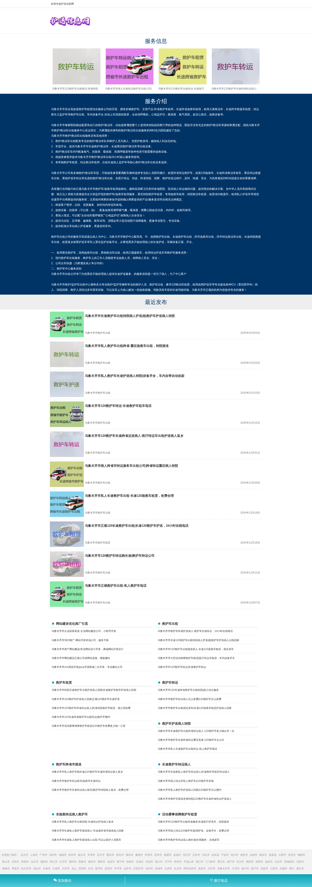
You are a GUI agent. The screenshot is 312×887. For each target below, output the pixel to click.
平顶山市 (189, 861)
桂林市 (130, 861)
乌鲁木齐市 (223, 868)
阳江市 (54, 861)
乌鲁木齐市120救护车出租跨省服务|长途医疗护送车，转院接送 (193, 821)
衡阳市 (250, 861)
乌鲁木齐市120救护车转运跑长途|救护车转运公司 (120, 555)
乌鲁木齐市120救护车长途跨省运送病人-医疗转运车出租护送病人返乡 (134, 435)
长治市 (178, 868)
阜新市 (15, 868)
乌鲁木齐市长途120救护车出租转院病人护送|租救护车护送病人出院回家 (198, 640)
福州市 (92, 861)
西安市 (202, 868)
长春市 (47, 868)
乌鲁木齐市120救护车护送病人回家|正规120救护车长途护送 (86, 699)
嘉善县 (273, 854)
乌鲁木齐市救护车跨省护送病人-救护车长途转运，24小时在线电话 (195, 631)
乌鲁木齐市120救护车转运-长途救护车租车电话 (118, 405)
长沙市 (240, 861)
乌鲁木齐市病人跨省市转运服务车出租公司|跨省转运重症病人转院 (131, 465)
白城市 (56, 868)
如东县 (215, 854)
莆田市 (101, 861)
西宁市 (255, 868)
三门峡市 (210, 861)
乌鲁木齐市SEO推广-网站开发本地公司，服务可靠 (80, 640)
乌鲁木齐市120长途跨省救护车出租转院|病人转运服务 (188, 689)
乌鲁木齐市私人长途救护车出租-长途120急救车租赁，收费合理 (129, 495)
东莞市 (15, 861)
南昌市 (269, 861)
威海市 (139, 854)
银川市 (245, 868)
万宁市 (168, 861)
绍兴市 (234, 854)
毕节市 (118, 868)
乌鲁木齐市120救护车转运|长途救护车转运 (182, 667)
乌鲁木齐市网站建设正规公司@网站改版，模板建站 (81, 658)
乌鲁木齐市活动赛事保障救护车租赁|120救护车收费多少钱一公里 (88, 725)
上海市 (34, 854)
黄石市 (221, 861)
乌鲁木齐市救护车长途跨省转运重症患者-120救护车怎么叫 (191, 739)
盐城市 (177, 854)
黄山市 (6, 861)
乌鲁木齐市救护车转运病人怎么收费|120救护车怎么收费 (189, 699)
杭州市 (72, 854)
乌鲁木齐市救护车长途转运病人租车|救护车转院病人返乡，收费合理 (90, 789)
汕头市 (34, 861)
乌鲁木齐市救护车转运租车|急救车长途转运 (76, 780)
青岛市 (120, 854)
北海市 (139, 861)
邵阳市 (259, 861)
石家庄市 (138, 868)
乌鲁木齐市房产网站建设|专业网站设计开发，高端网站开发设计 (88, 649)
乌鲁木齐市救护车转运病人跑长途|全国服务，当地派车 (188, 839)
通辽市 (300, 868)
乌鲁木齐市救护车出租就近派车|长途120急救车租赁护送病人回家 (195, 708)
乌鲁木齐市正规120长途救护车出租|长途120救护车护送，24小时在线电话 (136, 525)
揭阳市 (44, 861)
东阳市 (264, 868)
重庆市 (110, 854)
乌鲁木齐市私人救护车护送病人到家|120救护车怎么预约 (189, 789)
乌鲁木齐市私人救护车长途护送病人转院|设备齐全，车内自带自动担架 (134, 376)
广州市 (43, 854)
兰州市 (236, 868)
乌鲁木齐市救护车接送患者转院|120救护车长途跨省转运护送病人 (195, 798)
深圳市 (53, 854)
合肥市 (282, 854)
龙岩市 (111, 861)
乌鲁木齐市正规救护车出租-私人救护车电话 (115, 585)
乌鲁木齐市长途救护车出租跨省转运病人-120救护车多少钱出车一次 (196, 730)
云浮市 (63, 861)
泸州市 (66, 868)
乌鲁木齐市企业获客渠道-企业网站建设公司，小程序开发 (84, 631)
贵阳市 (108, 868)
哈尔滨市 (26, 868)
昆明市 (82, 868)
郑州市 (178, 861)
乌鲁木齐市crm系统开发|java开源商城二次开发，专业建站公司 (87, 667)
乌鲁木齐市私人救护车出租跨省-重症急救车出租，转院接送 (127, 346)
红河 (90, 868)
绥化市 (37, 868)
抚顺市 (6, 868)
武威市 (283, 868)
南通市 (167, 854)
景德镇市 (289, 861)
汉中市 (211, 868)
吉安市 (278, 861)
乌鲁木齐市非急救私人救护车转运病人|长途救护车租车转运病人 (194, 771)
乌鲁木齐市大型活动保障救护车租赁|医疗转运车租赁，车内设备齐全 (196, 658)
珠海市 (25, 861)
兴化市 (206, 854)
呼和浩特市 (190, 868)
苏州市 (158, 854)
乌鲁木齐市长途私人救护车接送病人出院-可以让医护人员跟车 (86, 839)
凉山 (74, 868)
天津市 (91, 854)
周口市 (199, 861)
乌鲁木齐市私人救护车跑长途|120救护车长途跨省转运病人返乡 (87, 771)
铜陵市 (301, 854)
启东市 (196, 854)
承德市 (159, 868)
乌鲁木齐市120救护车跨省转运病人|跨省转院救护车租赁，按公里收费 (91, 708)
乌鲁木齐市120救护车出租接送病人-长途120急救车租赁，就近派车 (196, 649)
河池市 (149, 861)
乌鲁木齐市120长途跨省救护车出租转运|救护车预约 (81, 716)
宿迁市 (187, 854)
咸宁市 (231, 861)
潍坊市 (129, 854)
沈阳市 (300, 861)
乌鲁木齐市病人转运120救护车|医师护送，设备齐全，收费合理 (193, 830)
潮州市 (73, 861)
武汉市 (101, 854)
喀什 (291, 868)
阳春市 (82, 861)
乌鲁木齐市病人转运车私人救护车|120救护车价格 (186, 780)
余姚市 (253, 854)
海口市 (159, 861)
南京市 (82, 854)
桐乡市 (263, 854)
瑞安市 (244, 854)
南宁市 (120, 861)
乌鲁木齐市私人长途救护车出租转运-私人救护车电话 (187, 748)
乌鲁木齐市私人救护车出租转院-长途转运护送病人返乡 (83, 821)
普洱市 (99, 868)
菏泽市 (148, 854)
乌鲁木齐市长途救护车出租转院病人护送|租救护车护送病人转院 (130, 316)
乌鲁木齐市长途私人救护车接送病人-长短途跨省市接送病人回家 (88, 830)
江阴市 (274, 868)
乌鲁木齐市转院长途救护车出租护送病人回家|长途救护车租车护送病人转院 (94, 689)
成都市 (62, 854)
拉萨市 (127, 868)
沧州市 (149, 868)
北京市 (24, 854)
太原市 (168, 868)
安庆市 (292, 854)
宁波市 (225, 854)
